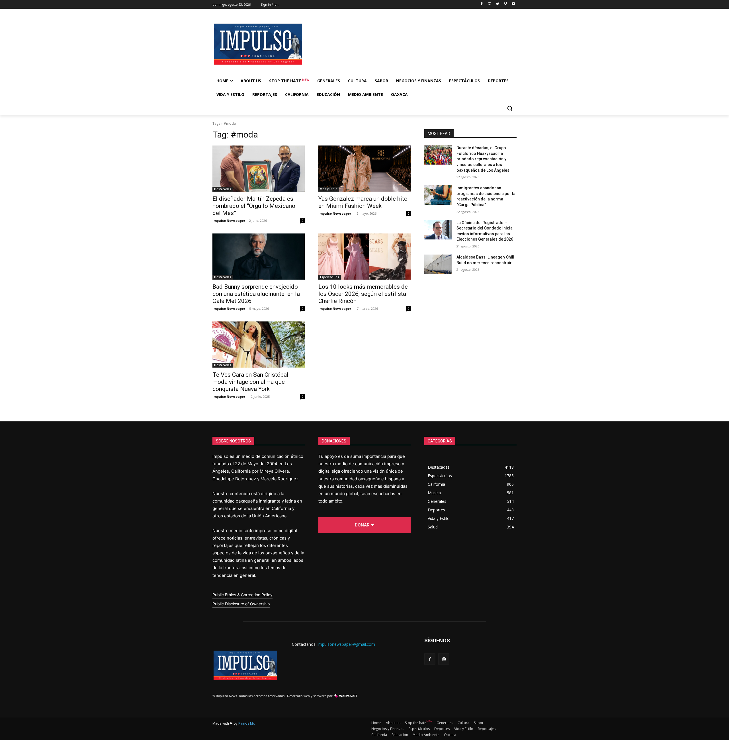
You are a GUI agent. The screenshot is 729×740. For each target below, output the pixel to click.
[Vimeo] (505, 4)
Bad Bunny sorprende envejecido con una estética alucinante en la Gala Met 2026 (256, 293)
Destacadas (222, 189)
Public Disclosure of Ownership (241, 603)
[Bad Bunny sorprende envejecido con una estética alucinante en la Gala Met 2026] (258, 256)
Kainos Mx (246, 723)
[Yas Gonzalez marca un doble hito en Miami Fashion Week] (364, 168)
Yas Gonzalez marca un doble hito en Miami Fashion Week (362, 202)
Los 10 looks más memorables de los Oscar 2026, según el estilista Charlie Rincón (363, 293)
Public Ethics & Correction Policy (242, 594)
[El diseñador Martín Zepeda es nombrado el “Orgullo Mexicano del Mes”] (258, 168)
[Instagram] (489, 4)
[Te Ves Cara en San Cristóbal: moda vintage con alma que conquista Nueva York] (258, 344)
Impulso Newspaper (228, 220)
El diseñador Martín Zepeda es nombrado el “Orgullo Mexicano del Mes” (253, 205)
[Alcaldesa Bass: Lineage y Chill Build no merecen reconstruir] (438, 264)
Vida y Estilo (328, 189)
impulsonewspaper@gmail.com (346, 644)
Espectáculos (329, 277)
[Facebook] (481, 4)
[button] (510, 108)
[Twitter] (497, 4)
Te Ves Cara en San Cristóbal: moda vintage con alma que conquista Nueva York (251, 381)
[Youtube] (513, 4)
